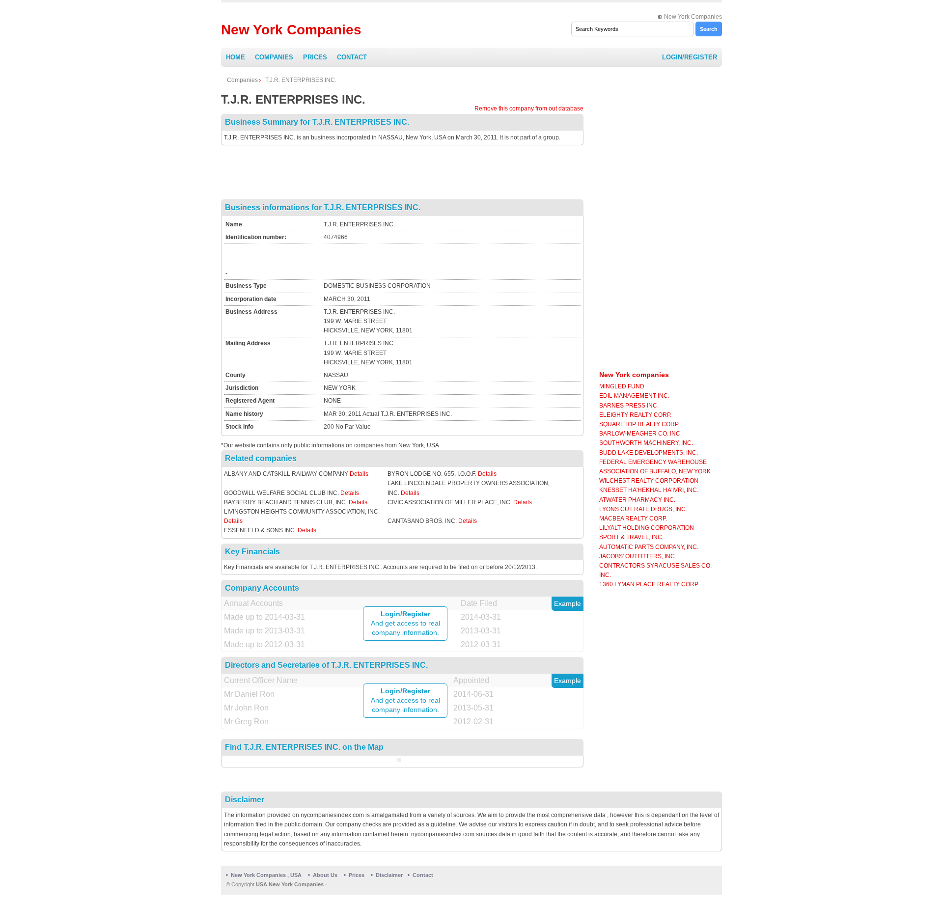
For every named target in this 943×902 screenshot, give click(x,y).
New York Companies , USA (266, 875)
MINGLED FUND (621, 386)
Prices (315, 57)
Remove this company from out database (528, 108)
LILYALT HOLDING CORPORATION (646, 527)
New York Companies (693, 16)
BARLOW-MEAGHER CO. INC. (640, 433)
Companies (274, 57)
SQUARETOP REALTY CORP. (639, 424)
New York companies (634, 375)
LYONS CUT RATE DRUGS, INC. (643, 509)
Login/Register (689, 57)
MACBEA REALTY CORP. (633, 518)
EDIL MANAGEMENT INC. (634, 395)
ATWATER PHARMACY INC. (637, 499)
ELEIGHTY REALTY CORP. (635, 414)
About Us (325, 875)
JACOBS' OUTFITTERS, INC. (637, 556)
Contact (352, 57)
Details (359, 473)
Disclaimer (389, 875)
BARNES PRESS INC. (629, 405)
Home (235, 57)
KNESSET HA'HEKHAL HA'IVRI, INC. (648, 490)
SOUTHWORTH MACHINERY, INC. (646, 442)
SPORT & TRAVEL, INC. (631, 537)
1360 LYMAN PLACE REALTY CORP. (649, 584)
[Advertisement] (402, 172)
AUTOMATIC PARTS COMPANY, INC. (648, 547)
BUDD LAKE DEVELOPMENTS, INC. (648, 452)
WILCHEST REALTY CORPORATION (648, 480)
